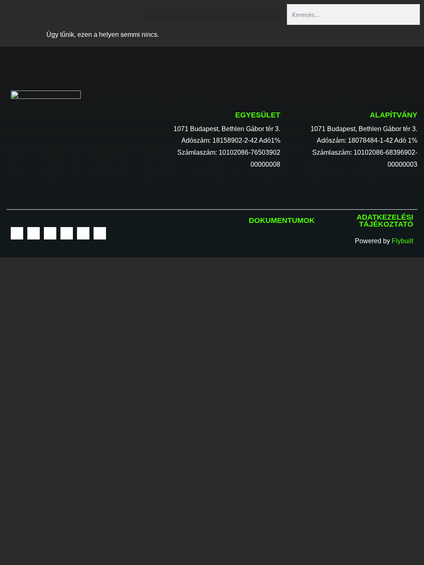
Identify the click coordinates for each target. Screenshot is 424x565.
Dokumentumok (282, 220)
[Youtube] (50, 233)
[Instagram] (33, 233)
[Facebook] (17, 233)
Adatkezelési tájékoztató (385, 221)
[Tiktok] (83, 233)
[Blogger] (100, 233)
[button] (211, 15)
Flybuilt (402, 240)
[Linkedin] (66, 233)
